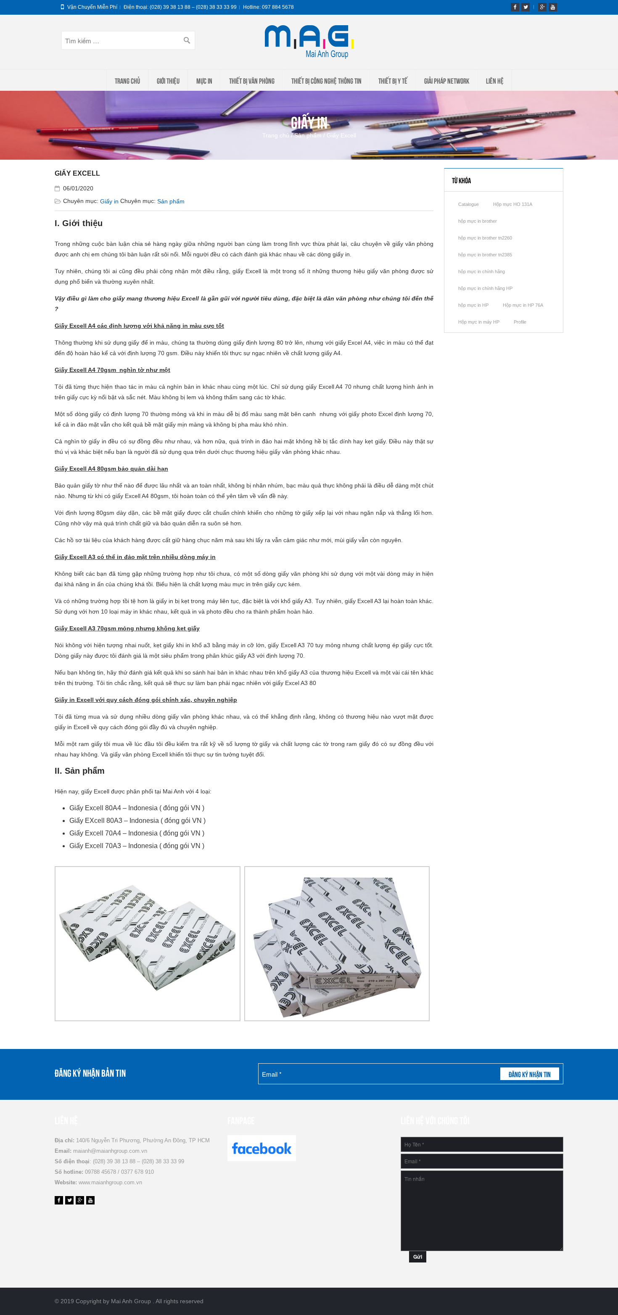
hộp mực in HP (473, 305)
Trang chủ (127, 80)
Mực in (204, 80)
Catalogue (468, 204)
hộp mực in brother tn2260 (485, 237)
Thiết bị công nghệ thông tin (326, 80)
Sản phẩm (308, 135)
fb (515, 7)
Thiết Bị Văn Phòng (252, 80)
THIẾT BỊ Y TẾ (392, 80)
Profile (520, 321)
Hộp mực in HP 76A (523, 305)
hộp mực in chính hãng (481, 271)
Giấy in (109, 201)
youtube (553, 7)
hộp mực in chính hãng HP (485, 288)
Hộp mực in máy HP (478, 321)
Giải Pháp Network (446, 80)
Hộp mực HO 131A (512, 204)
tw (525, 7)
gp (542, 7)
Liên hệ (495, 80)
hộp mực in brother (477, 221)
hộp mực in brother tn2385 (485, 254)
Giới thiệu (168, 80)
